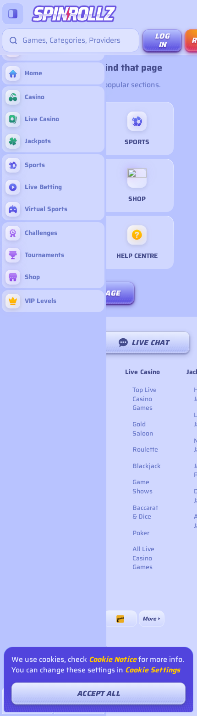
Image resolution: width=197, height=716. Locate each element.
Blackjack (146, 466)
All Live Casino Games (143, 558)
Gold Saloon (142, 428)
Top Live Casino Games (144, 399)
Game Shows (142, 486)
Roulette (145, 449)
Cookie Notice (113, 659)
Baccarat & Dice (145, 512)
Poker (140, 533)
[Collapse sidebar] (13, 14)
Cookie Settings (152, 670)
